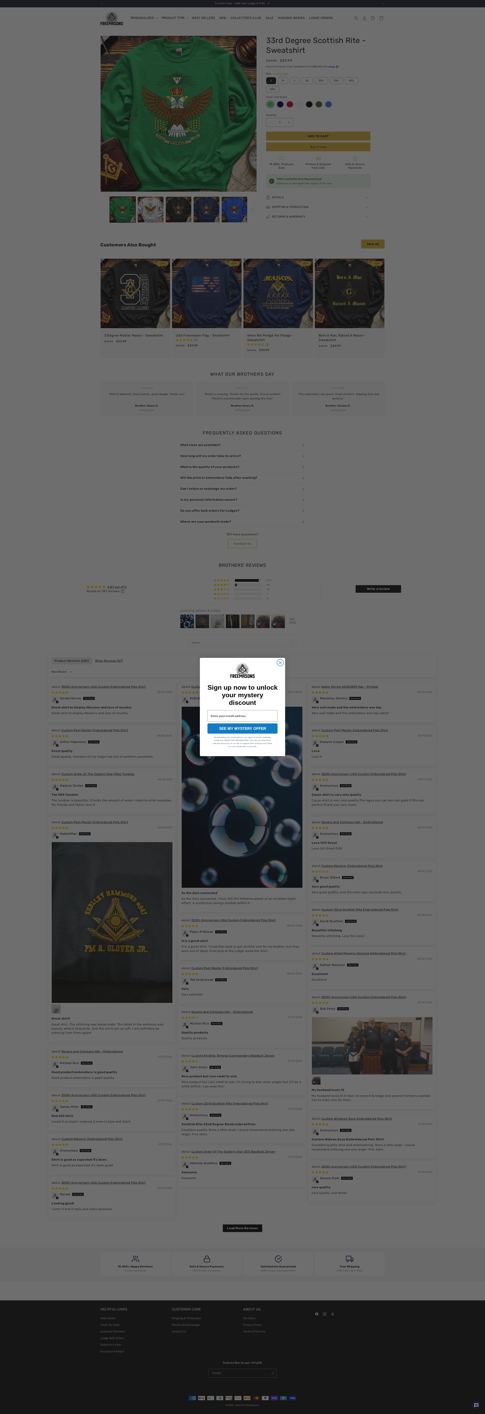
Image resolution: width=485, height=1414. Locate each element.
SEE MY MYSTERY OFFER (242, 728)
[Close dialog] (280, 662)
